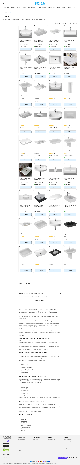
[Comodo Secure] (6, 450)
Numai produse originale (68, 441)
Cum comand (35, 439)
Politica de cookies (21, 444)
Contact (19, 450)
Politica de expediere (42, 463)
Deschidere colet (51, 441)
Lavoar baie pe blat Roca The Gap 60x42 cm (69, 179)
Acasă (6, 12)
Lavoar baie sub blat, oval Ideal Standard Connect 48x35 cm (54, 261)
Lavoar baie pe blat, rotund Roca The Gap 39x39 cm (54, 179)
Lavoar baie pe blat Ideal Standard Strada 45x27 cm (70, 206)
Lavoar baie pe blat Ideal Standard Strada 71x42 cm (25, 123)
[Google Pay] (6, 443)
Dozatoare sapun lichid (26, 425)
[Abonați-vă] (21, 457)
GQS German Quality (8, 463)
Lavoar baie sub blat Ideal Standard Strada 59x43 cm (55, 68)
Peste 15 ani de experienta (68, 448)
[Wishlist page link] (71, 3)
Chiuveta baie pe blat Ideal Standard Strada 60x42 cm (38, 41)
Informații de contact (49, 463)
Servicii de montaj (67, 444)
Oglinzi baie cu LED (25, 422)
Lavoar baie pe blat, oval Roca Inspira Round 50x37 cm (25, 206)
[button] (4, 3)
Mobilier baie (23, 419)
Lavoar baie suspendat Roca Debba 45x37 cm (55, 123)
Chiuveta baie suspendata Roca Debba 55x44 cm (39, 179)
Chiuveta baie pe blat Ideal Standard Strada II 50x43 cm (39, 233)
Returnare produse (36, 443)
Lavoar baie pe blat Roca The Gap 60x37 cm (69, 41)
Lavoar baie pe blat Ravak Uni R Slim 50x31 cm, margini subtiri (39, 261)
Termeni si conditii (21, 439)
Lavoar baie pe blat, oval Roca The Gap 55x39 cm (25, 41)
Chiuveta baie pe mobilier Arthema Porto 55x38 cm (70, 68)
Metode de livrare (51, 439)
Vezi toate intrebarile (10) (39, 300)
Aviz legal (55, 463)
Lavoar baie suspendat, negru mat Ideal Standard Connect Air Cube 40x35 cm (69, 233)
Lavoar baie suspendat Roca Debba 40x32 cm (26, 68)
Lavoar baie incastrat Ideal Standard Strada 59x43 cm (38, 95)
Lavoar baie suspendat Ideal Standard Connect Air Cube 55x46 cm (25, 95)
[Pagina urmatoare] (55, 277)
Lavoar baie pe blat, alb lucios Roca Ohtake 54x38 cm (40, 123)
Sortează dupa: (58, 23)
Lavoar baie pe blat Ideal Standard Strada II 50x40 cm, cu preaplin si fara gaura (25, 262)
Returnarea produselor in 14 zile (69, 443)
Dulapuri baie (24, 424)
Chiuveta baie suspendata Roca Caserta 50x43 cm (25, 151)
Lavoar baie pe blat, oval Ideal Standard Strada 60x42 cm (39, 206)
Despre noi (20, 448)
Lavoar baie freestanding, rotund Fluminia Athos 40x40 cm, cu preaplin (69, 95)
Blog (19, 446)
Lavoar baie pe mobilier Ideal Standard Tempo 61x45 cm (54, 41)
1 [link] (40, 276)
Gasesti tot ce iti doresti (68, 439)
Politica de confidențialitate (18, 463)
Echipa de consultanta (68, 446)
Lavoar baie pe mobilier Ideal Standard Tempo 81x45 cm (39, 151)
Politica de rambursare (26, 463)
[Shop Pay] (6, 441)
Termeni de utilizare (35, 463)
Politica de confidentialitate (23, 443)
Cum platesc (35, 441)
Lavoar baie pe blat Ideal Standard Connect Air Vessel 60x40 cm (55, 151)
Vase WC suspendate (25, 427)
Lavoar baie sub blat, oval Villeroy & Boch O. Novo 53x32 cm (55, 206)
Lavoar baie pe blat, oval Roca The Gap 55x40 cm (55, 95)
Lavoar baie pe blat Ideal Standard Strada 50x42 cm (40, 68)
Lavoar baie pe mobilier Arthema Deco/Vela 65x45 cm (25, 179)
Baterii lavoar (24, 421)
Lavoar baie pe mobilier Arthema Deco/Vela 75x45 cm (69, 123)
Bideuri (22, 428)
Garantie (34, 444)
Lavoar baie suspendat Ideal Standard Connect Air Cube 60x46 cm (69, 151)
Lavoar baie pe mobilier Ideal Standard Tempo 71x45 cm (24, 233)
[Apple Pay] (6, 446)
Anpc (19, 441)
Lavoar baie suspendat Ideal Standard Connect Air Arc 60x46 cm (70, 261)
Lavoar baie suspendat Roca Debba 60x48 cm (55, 233)
